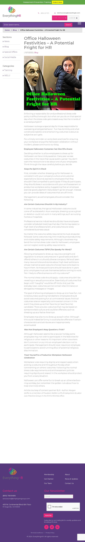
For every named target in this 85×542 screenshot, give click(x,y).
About (67, 475)
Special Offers (10, 52)
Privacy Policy (50, 532)
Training (8, 70)
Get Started (48, 479)
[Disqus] (53, 427)
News (6, 41)
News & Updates (71, 479)
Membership (49, 475)
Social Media (10, 57)
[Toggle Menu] (79, 23)
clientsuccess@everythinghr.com (68, 13)
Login (72, 18)
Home (7, 30)
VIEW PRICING (59, 17)
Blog (15, 30)
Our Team (48, 483)
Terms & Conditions (37, 532)
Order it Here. (57, 2)
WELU (7, 75)
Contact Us (69, 483)
